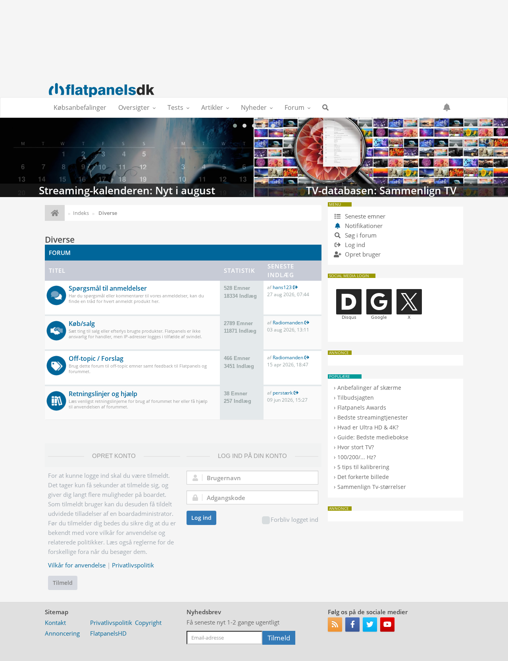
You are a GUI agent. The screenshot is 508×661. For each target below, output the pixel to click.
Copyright (148, 623)
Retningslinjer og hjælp (103, 393)
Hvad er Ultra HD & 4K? (367, 427)
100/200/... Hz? (356, 457)
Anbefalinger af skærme (369, 387)
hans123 (282, 287)
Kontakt (55, 623)
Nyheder (254, 107)
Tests (175, 107)
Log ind (201, 517)
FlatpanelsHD (108, 633)
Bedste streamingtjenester (372, 417)
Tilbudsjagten (355, 397)
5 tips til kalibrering (363, 467)
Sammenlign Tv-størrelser (371, 486)
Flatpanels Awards (361, 407)
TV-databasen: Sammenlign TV (381, 157)
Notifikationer (364, 226)
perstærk (282, 392)
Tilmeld (63, 582)
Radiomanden (288, 322)
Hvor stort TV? (355, 447)
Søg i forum (360, 235)
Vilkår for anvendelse (77, 565)
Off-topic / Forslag (96, 358)
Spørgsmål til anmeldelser (108, 288)
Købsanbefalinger (80, 107)
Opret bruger (362, 254)
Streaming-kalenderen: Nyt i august (127, 157)
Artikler (212, 107)
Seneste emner (364, 216)
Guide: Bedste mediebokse (372, 437)
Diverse (60, 239)
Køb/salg (82, 323)
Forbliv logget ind (294, 519)
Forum (294, 107)
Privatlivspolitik (133, 565)
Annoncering (62, 633)
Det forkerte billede (363, 477)
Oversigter (134, 107)
